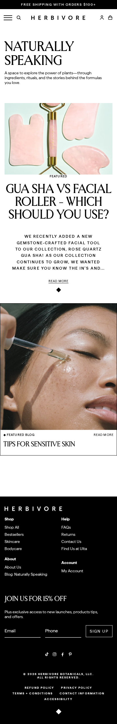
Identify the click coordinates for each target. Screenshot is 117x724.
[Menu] (8, 18)
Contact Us (71, 541)
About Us (13, 567)
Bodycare (13, 548)
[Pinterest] (70, 654)
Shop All (12, 527)
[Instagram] (54, 654)
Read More (58, 281)
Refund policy (39, 687)
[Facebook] (62, 654)
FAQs (66, 527)
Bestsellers (14, 534)
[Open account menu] (102, 17)
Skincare (12, 541)
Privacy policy (76, 687)
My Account (72, 571)
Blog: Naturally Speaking (26, 574)
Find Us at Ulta (74, 548)
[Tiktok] (47, 654)
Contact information (82, 693)
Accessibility (58, 699)
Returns (68, 534)
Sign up (99, 631)
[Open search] (18, 17)
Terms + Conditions (32, 693)
